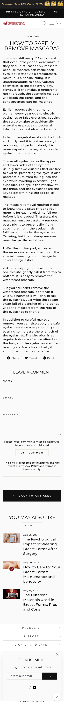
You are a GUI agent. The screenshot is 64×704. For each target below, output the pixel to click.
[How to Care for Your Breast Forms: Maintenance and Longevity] (11, 566)
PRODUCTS (31, 627)
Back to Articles (34, 495)
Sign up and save (31, 644)
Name (8, 380)
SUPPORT (31, 636)
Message (11, 414)
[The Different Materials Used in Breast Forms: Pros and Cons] (11, 594)
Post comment (32, 452)
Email (8, 397)
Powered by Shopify (32, 701)
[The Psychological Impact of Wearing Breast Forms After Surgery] (11, 538)
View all (32, 525)
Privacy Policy (30, 466)
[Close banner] (60, 4)
